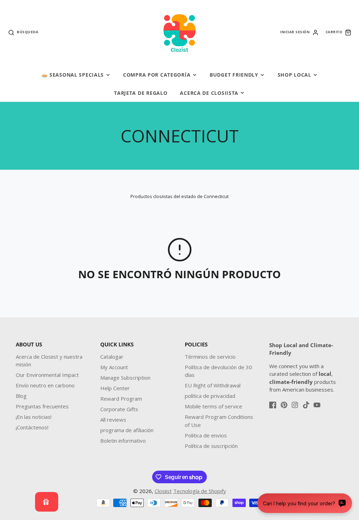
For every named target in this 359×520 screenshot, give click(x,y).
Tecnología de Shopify (199, 490)
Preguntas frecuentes (42, 406)
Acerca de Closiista (209, 93)
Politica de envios (206, 435)
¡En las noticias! (34, 416)
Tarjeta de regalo (140, 93)
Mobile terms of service (213, 406)
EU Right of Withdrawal (213, 385)
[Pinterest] (283, 404)
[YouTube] (316, 404)
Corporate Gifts (119, 409)
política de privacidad (210, 395)
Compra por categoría (156, 74)
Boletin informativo (123, 440)
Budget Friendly (234, 74)
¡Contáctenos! (32, 427)
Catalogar (111, 356)
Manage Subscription (125, 377)
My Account (114, 367)
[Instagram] (294, 404)
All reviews (113, 419)
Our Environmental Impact (47, 374)
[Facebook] (272, 404)
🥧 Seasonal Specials (72, 74)
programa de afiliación (127, 430)
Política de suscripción (211, 445)
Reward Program (121, 398)
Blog (21, 395)
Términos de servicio (210, 356)
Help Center (115, 388)
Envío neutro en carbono (45, 385)
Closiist (163, 490)
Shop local (294, 74)
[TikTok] (306, 404)
